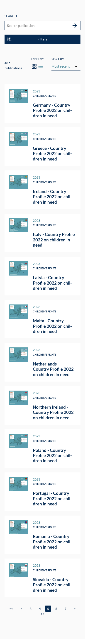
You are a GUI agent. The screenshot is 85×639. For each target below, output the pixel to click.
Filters (42, 39)
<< (11, 609)
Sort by (57, 59)
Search (11, 16)
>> (42, 614)
